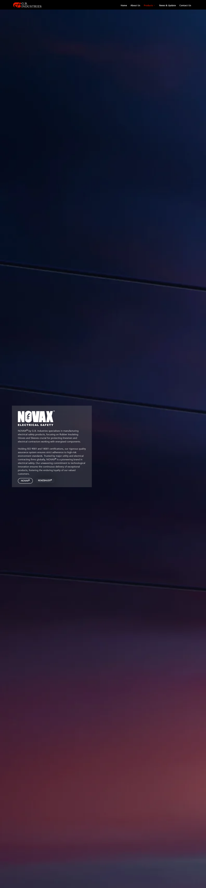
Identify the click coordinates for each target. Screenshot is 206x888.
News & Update (167, 5)
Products (148, 5)
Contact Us (185, 5)
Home (124, 5)
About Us (135, 5)
